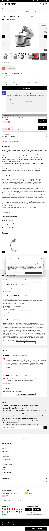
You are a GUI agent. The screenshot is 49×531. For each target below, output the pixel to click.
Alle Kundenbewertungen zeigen (26, 342)
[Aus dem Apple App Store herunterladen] (28, 509)
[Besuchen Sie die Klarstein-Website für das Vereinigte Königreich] (17, 509)
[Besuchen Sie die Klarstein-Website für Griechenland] (5, 514)
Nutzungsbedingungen (39, 514)
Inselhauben (4, 454)
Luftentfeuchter (5, 451)
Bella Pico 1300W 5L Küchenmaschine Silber (30, 11)
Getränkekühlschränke (7, 464)
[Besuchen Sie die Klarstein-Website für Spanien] (14, 509)
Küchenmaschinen (16, 11)
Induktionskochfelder (6, 472)
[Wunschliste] (43, 4)
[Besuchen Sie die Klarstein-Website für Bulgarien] (12, 512)
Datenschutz (5, 524)
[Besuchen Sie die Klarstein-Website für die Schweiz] (7, 509)
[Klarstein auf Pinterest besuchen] (11, 522)
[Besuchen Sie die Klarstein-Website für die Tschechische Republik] (21, 509)
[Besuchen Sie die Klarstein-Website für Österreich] (5, 509)
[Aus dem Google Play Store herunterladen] (37, 509)
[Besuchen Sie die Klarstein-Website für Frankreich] (10, 509)
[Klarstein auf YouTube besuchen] (8, 522)
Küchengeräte (8, 11)
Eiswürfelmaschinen (6, 461)
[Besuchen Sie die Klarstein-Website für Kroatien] (7, 512)
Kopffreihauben (5, 456)
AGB (10, 524)
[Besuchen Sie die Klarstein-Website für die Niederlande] (19, 512)
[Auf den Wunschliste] (46, 16)
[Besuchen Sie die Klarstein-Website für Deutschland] (2, 509)
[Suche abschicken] (2, 8)
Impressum (15, 524)
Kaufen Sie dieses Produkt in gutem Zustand (13, 117)
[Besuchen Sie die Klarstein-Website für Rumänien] (10, 512)
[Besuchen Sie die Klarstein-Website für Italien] (12, 509)
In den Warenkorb (25, 88)
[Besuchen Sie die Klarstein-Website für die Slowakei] (19, 509)
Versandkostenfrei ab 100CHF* (40, 0)
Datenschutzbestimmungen (29, 514)
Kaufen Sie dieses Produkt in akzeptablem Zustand (14, 124)
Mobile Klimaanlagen (6, 448)
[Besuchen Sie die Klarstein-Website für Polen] (5, 512)
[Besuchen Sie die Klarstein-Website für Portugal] (21, 512)
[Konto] (40, 4)
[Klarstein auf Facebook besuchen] (5, 522)
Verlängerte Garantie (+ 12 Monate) (16, 99)
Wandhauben (5, 469)
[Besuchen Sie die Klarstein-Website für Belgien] (17, 512)
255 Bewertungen (11, 19)
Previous (3, 36)
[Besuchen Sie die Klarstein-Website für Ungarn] (2, 512)
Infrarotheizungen (6, 459)
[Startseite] (3, 11)
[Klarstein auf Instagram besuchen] (2, 522)
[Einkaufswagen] (46, 4)
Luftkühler (4, 467)
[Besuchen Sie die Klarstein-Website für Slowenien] (2, 514)
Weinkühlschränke (6, 446)
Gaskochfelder (5, 475)
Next (45, 36)
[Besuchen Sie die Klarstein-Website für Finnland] (14, 512)
